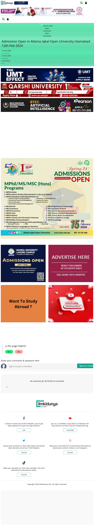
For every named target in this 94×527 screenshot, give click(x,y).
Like (24, 430)
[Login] (86, 3)
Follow (24, 452)
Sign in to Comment (86, 366)
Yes (9, 351)
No (19, 351)
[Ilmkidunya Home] (7, 3)
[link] (21, 3)
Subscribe (70, 430)
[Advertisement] (47, 131)
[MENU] (91, 3)
